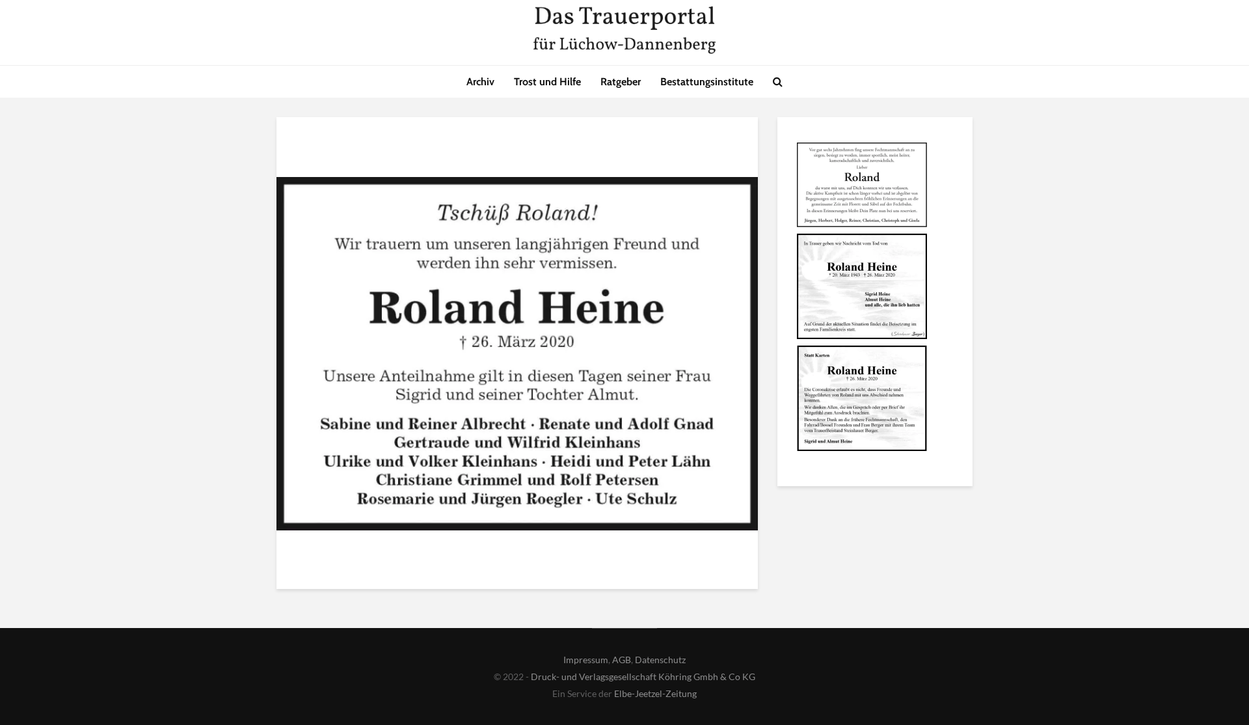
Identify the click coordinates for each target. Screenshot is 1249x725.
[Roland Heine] (862, 187)
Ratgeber (620, 81)
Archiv (480, 81)
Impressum (585, 659)
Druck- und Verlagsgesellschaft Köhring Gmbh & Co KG (643, 676)
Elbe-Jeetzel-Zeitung (655, 693)
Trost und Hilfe (547, 81)
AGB (621, 659)
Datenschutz (660, 659)
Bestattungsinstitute (706, 81)
